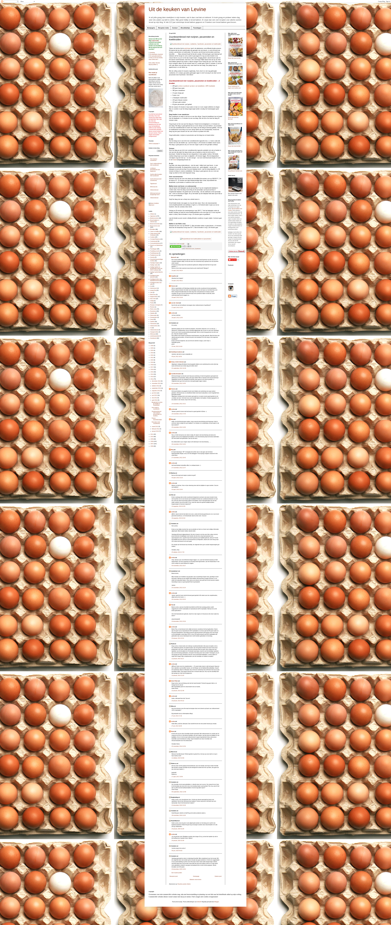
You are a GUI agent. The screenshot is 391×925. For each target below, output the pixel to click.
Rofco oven (153, 309)
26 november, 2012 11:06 (179, 444)
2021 (152, 357)
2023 (152, 352)
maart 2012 (155, 426)
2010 (152, 436)
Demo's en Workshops (156, 245)
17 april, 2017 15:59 (177, 776)
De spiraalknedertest (155, 56)
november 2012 (156, 383)
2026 (152, 345)
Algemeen (153, 216)
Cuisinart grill (154, 241)
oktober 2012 (156, 386)
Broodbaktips (185, 28)
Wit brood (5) (153, 186)
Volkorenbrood (154, 190)
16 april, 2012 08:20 (177, 270)
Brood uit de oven (190, 248)
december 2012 (156, 381)
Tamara (173, 286)
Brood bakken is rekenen (154, 220)
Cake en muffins (154, 231)
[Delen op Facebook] (188, 246)
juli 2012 (154, 393)
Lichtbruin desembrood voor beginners (155, 170)
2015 (152, 372)
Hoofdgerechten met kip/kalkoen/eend (155, 279)
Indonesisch (153, 288)
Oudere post (218, 876)
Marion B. (174, 257)
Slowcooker (153, 315)
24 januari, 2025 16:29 (178, 829)
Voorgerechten (154, 332)
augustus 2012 (156, 390)
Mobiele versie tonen (195, 879)
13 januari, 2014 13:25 (178, 675)
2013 (152, 376)
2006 (152, 446)
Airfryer (152, 214)
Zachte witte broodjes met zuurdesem (156, 175)
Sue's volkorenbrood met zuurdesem (156, 164)
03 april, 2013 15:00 (177, 489)
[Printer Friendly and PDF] (175, 246)
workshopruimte (154, 336)
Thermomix (153, 323)
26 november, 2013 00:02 (179, 599)
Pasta (151, 303)
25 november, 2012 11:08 (179, 427)
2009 (152, 439)
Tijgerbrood (153, 183)
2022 (152, 355)
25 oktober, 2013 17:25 (178, 552)
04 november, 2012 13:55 (179, 383)
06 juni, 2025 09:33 (177, 850)
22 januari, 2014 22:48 (178, 690)
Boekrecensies (154, 218)
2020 (152, 360)
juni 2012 (154, 395)
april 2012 (155, 400)
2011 (152, 434)
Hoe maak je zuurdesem (153, 159)
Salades (152, 313)
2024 (152, 350)
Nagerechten (153, 296)
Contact (175, 28)
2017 (152, 367)
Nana (172, 731)
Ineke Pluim (174, 681)
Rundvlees (153, 311)
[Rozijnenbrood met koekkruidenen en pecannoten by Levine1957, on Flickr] (195, 239)
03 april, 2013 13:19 (177, 477)
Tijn (172, 605)
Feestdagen (197, 28)
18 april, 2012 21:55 (177, 317)
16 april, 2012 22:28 (177, 297)
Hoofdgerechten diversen (154, 276)
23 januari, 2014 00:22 (178, 700)
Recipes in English (155, 305)
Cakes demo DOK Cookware (155, 234)
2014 (152, 374)
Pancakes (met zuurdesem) (156, 422)
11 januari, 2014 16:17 (178, 658)
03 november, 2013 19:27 (179, 565)
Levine (173, 313)
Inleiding (152, 52)
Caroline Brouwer (176, 373)
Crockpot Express (155, 239)
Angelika (173, 276)
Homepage (196, 876)
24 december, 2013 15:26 (179, 621)
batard (175, 159)
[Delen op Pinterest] (190, 246)
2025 (152, 348)
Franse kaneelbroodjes (157, 418)
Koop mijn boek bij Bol (234, 58)
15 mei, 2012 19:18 (177, 346)
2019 (152, 362)
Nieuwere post (174, 876)
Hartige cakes (154, 265)
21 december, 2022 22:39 (179, 805)
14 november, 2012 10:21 (179, 403)
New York (152, 298)
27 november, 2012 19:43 (179, 457)
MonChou (153, 294)
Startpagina (151, 28)
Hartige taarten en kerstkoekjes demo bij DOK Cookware (156, 268)
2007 (152, 443)
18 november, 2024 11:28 (179, 815)
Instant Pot (153, 290)
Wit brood (152, 334)
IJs (151, 286)
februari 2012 (156, 429)
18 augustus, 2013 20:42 (178, 518)
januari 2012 (155, 431)
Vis (151, 328)
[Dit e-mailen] (183, 246)
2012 (152, 379)
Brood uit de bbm (155, 223)
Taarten (152, 321)
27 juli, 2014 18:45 (177, 726)
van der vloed (175, 303)
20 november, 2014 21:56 (179, 746)
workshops (187, 48)
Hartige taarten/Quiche (156, 272)
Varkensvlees (154, 325)
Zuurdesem (198, 248)
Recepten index (163, 28)
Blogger (217, 901)
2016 (152, 369)
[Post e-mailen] (188, 243)
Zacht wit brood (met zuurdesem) (155, 179)
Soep (151, 319)
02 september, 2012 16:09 (179, 368)
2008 (152, 441)
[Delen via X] (187, 246)
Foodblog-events (155, 251)
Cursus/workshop (155, 243)
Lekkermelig (155, 40)
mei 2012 (154, 398)
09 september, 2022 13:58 (179, 792)
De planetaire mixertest (156, 54)
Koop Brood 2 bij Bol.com (235, 171)
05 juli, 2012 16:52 (177, 356)
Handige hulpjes (154, 263)
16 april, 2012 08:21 (177, 280)
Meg (172, 419)
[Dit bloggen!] (185, 246)
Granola (152, 257)
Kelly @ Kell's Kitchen (177, 362)
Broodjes (152, 229)
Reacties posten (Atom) (184, 884)
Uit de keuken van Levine (177, 9)
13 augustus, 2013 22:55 (178, 506)
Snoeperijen (153, 317)
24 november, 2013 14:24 (179, 587)
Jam (151, 292)
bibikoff (199, 901)
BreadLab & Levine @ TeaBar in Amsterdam (157, 404)
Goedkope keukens (176, 352)
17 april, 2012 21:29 (177, 307)
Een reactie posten (177, 872)
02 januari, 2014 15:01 (178, 638)
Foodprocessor (154, 255)
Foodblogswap (154, 253)
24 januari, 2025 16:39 (178, 840)
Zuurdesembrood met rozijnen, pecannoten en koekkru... (157, 414)
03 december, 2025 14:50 (179, 869)
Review (152, 307)
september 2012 (156, 388)
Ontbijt (152, 301)
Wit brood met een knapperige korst (155, 193)
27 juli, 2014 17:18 (177, 716)
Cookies (152, 237)
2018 (152, 364)
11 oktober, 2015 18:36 (178, 758)
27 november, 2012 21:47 (179, 467)
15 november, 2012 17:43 (179, 414)
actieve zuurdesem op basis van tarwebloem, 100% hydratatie (196, 86)
